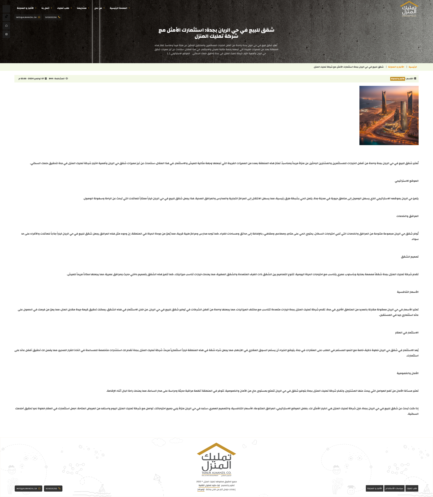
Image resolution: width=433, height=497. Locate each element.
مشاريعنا (82, 8)
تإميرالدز (200, 489)
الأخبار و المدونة (25, 8)
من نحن (98, 8)
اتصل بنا (45, 8)
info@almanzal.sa (26, 17)
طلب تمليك (63, 8)
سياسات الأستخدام (394, 488)
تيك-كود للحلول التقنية (209, 485)
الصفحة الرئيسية (118, 8)
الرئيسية (413, 67)
